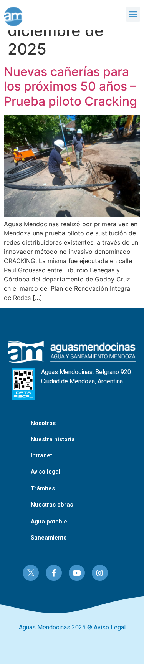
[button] (133, 14)
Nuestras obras (52, 504)
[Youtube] (77, 573)
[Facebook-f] (54, 573)
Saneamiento (49, 537)
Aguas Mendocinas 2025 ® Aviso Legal (72, 627)
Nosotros (43, 423)
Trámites (43, 488)
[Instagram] (100, 573)
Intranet (41, 455)
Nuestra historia (53, 439)
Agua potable (49, 521)
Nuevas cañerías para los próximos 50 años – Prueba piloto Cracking (70, 86)
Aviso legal (45, 471)
